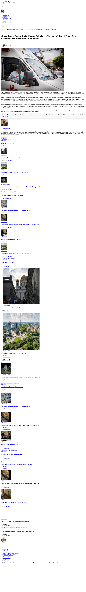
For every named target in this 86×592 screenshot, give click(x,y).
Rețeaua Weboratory (7, 556)
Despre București (7, 22)
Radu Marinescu (5, 128)
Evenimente (5, 17)
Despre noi (5, 549)
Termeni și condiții (7, 558)
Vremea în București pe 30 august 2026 (11, 454)
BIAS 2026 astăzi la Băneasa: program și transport (15, 521)
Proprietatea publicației (8, 555)
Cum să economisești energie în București (12, 195)
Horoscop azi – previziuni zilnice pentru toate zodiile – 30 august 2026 (20, 224)
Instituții (5, 19)
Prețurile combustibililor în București (11, 239)
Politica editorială (7, 550)
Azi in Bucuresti (4, 140)
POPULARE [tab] (3, 138)
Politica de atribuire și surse (9, 554)
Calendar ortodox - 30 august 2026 (10, 157)
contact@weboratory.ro (55, 562)
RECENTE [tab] (3, 137)
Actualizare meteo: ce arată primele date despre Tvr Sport (16, 464)
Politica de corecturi (7, 552)
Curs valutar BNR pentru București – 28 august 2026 (15, 210)
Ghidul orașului (6, 16)
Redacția (5, 468)
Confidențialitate (6, 559)
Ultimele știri (6, 15)
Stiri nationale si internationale (9, 28)
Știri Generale (3, 362)
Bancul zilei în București (7, 143)
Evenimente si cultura (5, 184)
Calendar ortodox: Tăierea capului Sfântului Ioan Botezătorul (18, 531)
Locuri (4, 21)
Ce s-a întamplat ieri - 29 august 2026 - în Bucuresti (15, 172)
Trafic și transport (7, 18)
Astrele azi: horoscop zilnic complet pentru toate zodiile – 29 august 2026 (20, 483)
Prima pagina (6, 26)
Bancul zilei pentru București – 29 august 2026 (13, 502)
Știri (1, 461)
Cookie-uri (5, 560)
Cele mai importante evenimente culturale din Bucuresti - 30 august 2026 (21, 187)
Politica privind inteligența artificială (10, 553)
